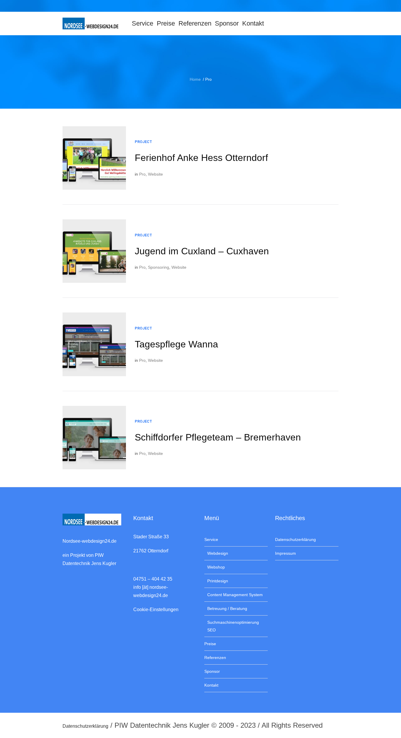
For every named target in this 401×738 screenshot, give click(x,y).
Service (211, 539)
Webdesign (217, 553)
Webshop (216, 567)
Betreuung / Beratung (227, 608)
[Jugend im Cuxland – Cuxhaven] (94, 251)
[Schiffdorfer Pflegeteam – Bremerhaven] (94, 437)
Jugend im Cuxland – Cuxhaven (202, 251)
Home (195, 79)
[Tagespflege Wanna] (94, 344)
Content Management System (235, 594)
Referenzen (215, 657)
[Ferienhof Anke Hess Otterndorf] (94, 158)
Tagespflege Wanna (176, 344)
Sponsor (212, 671)
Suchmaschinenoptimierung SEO (233, 626)
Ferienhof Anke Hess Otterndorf (201, 157)
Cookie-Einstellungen (155, 609)
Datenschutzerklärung (295, 539)
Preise (210, 643)
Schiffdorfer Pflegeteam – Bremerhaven (218, 437)
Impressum (285, 553)
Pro (142, 174)
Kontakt (211, 685)
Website (155, 174)
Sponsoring (158, 267)
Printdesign (217, 581)
